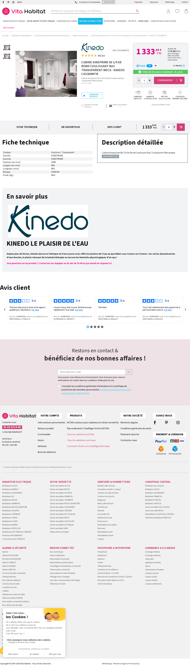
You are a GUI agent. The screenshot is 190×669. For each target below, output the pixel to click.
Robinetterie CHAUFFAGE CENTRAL (159, 514)
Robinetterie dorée (105, 535)
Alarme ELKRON (8, 566)
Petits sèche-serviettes (59, 531)
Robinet (101, 510)
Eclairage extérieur (153, 555)
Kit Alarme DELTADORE (11, 559)
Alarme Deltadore (57, 555)
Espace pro (154, 2)
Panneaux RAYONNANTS (12, 535)
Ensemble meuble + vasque (109, 489)
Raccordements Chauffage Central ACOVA (88, 428)
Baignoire (102, 500)
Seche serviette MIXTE (154, 510)
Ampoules (149, 559)
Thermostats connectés (60, 569)
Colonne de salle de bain (108, 492)
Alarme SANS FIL (9, 569)
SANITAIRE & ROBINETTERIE (114, 482)
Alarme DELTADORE (10, 555)
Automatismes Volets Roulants (62, 573)
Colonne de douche (106, 496)
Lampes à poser (152, 573)
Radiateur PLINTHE (153, 500)
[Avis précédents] (5, 310)
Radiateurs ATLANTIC (10, 510)
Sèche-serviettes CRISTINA (61, 510)
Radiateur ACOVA (152, 489)
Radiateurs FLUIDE (10, 521)
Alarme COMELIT (9, 562)
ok (129, 372)
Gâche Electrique (105, 583)
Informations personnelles (51, 422)
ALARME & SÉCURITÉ (14, 548)
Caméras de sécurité (10, 583)
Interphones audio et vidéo (13, 594)
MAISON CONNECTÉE (62, 548)
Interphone (102, 555)
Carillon (5, 590)
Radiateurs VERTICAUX (11, 528)
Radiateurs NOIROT (10, 489)
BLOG (19, 2)
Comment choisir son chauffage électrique (88, 446)
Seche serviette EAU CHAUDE (157, 507)
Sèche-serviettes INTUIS (60, 489)
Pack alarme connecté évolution (15, 601)
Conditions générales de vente (136, 428)
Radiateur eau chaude (154, 485)
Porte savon (103, 521)
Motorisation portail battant (61, 562)
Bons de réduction (47, 452)
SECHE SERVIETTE (60, 482)
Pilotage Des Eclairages (60, 576)
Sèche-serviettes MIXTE (59, 517)
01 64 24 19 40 (109, 2)
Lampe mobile (151, 580)
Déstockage (169, 2)
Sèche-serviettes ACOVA (60, 485)
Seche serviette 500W (59, 528)
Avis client (114, 127)
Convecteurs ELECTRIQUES (13, 539)
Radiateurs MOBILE (10, 524)
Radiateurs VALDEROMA (12, 492)
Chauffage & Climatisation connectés (65, 566)
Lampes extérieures (153, 583)
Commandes (44, 434)
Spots (147, 566)
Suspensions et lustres (154, 569)
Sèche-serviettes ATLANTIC (61, 492)
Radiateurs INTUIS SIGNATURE (14, 507)
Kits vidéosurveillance (11, 580)
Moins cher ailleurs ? (120, 105)
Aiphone (101, 559)
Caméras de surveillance (108, 569)
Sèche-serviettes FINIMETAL (61, 496)
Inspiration (138, 2)
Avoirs (41, 440)
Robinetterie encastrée (107, 524)
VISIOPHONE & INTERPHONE (114, 548)
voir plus (35, 310)
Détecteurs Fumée (57, 583)
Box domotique (56, 551)
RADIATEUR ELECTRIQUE (16, 482)
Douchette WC (104, 514)
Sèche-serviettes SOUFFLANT (62, 521)
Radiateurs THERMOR (11, 514)
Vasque (101, 539)
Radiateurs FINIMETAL (11, 503)
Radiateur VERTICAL (153, 503)
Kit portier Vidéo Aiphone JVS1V (111, 580)
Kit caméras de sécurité (12, 605)
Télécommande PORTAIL (12, 598)
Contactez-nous (129, 440)
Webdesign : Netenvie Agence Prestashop (121, 663)
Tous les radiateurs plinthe (80, 434)
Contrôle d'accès (9, 587)
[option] (6, 47)
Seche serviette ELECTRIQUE (62, 524)
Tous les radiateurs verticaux (81, 440)
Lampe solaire (151, 576)
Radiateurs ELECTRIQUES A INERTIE (16, 531)
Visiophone (102, 551)
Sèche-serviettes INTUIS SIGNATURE (65, 503)
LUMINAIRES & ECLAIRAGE (160, 548)
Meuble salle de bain (106, 485)
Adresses (42, 446)
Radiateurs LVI (8, 496)
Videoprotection (9, 576)
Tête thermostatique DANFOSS (158, 517)
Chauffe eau (102, 507)
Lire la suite (86, 83)
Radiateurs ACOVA (9, 485)
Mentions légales (129, 422)
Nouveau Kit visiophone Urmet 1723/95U (115, 576)
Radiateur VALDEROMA (154, 492)
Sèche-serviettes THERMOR (61, 500)
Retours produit (46, 428)
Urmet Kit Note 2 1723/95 (108, 573)
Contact (185, 2)
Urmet (100, 562)
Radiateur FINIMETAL (153, 496)
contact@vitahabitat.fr (12, 432)
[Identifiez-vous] (168, 11)
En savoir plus (70, 127)
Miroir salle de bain (105, 503)
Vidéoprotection (104, 566)
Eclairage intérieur (152, 551)
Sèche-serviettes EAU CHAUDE (62, 514)
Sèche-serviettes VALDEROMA (62, 507)
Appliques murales (153, 562)
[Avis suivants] (185, 310)
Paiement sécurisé (130, 434)
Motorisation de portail (59, 559)
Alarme (5, 551)
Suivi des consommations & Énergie (65, 580)
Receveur (101, 528)
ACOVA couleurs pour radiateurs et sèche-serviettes (93, 422)
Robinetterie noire (105, 531)
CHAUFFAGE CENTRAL (158, 482)
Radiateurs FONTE (10, 517)
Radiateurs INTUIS (9, 500)
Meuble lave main (105, 517)
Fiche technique (27, 127)
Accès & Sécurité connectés (14, 573)
